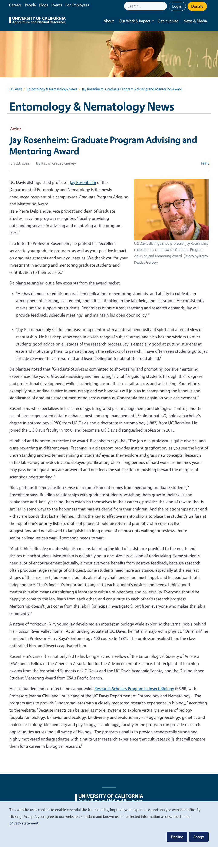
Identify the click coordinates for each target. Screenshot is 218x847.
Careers (15, 4)
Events (56, 4)
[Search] (164, 6)
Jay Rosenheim (83, 182)
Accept (198, 836)
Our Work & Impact (134, 20)
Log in (177, 6)
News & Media (195, 20)
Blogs (43, 4)
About (109, 20)
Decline (177, 836)
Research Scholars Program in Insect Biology (134, 688)
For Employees (77, 4)
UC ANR (15, 89)
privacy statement (23, 823)
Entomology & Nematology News (52, 89)
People (30, 4)
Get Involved (168, 20)
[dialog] (109, 824)
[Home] (37, 21)
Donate (197, 6)
